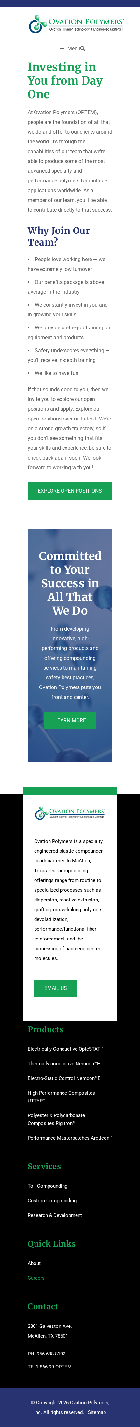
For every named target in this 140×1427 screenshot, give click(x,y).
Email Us (55, 988)
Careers (36, 1278)
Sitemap (97, 1412)
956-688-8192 (51, 1354)
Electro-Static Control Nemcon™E (64, 1078)
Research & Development (55, 1215)
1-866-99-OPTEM (54, 1367)
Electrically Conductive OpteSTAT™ (65, 1049)
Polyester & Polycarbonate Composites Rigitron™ (56, 1119)
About (34, 1263)
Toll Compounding (47, 1186)
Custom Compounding (52, 1201)
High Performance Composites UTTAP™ (61, 1097)
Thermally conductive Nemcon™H (64, 1064)
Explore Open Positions (70, 491)
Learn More (70, 720)
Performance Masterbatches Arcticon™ (70, 1138)
